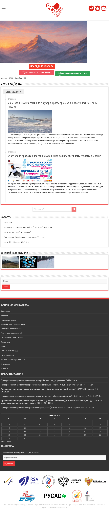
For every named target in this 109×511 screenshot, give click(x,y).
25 (39, 435)
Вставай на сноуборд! (9, 351)
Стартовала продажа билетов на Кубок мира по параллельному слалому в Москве (54, 155)
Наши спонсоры (7, 355)
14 (85, 428)
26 (54, 435)
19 (54, 431)
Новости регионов (8, 320)
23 (9, 435)
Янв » (9, 441)
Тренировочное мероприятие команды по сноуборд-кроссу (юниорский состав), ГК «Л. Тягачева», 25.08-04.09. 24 (51, 396)
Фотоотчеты (6, 342)
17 (25, 431)
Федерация (5, 311)
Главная (4, 78)
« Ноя (3, 441)
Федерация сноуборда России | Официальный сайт (30, 504)
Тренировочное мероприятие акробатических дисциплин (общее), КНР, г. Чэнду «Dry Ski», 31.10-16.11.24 (47, 384)
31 (25, 438)
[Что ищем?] (74, 209)
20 (69, 431)
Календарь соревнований (11, 329)
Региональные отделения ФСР (13, 360)
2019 (11, 78)
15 (100, 428)
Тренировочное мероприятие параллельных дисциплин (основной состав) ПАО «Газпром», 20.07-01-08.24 (48, 407)
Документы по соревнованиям (13, 324)
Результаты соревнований (11, 333)
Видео (3, 346)
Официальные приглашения (12, 338)
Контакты (5, 368)
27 (69, 435)
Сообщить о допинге (38, 72)
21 (85, 431)
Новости (4, 315)
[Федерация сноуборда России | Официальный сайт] (54, 9)
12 (54, 428)
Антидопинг (6, 364)
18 (39, 431)
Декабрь (18, 78)
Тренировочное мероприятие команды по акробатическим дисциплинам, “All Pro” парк (39, 380)
